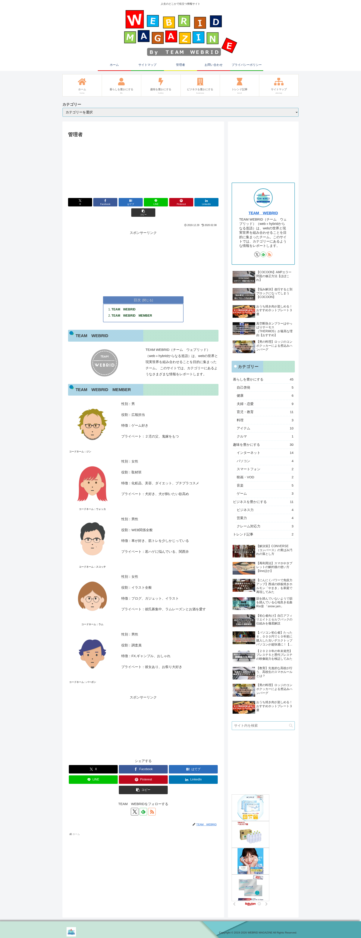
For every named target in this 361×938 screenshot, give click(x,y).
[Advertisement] (143, 167)
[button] (143, 212)
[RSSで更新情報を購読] (152, 811)
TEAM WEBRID (123, 309)
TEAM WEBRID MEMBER (131, 315)
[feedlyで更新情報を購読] (143, 811)
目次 (137, 300)
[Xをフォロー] (134, 811)
